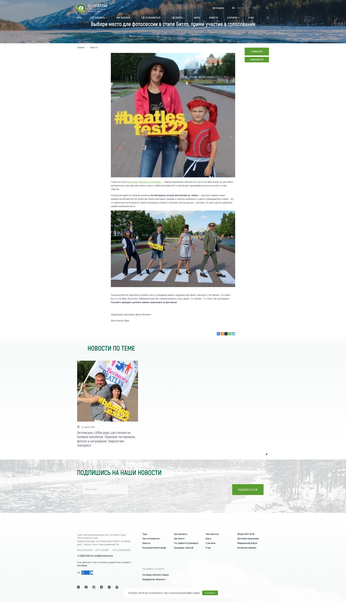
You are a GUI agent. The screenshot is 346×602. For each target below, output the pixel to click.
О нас (208, 547)
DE (243, 7)
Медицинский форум (247, 543)
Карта (208, 538)
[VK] (78, 587)
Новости (146, 543)
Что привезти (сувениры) (186, 543)
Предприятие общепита (153, 579)
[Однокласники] (86, 587)
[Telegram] (233, 333)
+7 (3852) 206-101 (85, 555)
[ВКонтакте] (218, 333)
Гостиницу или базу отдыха (155, 574)
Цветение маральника (248, 538)
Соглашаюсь (210, 593)
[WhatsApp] (229, 333)
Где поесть (179, 538)
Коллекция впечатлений (154, 547)
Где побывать (180, 533)
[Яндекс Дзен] (109, 587)
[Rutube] (117, 587)
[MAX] (93, 587)
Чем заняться (212, 533)
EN (238, 7)
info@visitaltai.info (103, 555)
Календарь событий (183, 547)
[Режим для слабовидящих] (254, 8)
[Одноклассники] (222, 333)
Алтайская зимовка (246, 547)
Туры (144, 533)
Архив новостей (256, 59)
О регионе (210, 543)
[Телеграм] (101, 587)
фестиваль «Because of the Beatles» (145, 181)
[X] (226, 333)
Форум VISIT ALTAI (245, 533)
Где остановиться (151, 538)
